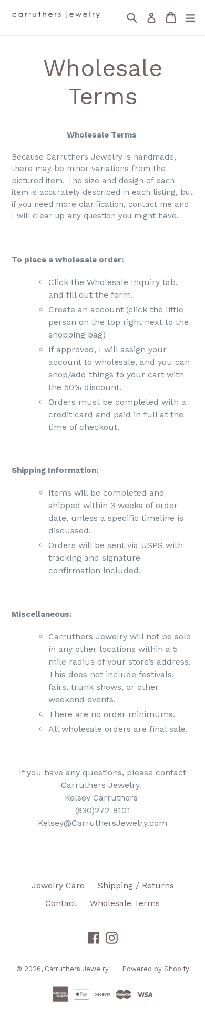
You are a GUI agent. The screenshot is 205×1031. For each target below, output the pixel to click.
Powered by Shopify (155, 969)
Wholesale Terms (125, 903)
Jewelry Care (58, 885)
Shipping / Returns (136, 885)
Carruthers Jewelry (77, 969)
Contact (61, 903)
